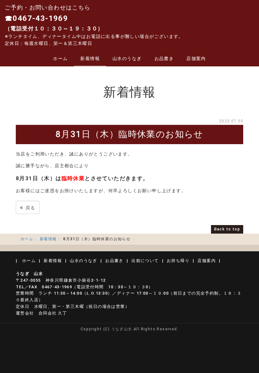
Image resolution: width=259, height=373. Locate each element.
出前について (145, 260)
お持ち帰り (178, 260)
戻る (27, 207)
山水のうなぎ (127, 58)
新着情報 (90, 58)
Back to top (227, 229)
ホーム (60, 58)
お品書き (164, 58)
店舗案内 (196, 58)
